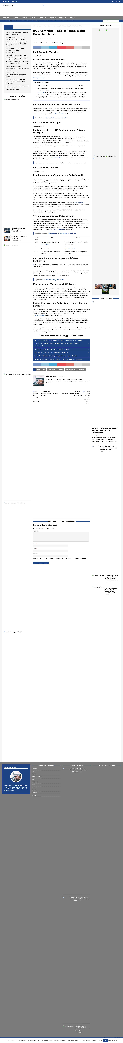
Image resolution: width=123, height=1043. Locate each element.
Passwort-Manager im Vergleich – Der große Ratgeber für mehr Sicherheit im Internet (16, 44)
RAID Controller (71, 369)
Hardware (62, 18)
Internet (24, 18)
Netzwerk (42, 18)
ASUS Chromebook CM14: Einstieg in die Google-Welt (61, 233)
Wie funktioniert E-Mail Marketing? (19, 229)
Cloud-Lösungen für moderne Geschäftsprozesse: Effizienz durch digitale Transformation (17, 68)
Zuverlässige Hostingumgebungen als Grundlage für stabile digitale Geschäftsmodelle (16, 50)
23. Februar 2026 (109, 594)
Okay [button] (105, 1040)
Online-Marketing (36, 776)
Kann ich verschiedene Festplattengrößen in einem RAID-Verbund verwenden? (56, 345)
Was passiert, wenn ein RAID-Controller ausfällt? (51, 353)
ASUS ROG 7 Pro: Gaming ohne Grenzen (53, 280)
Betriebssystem (78, 202)
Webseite (35, 553)
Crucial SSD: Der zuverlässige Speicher (56, 118)
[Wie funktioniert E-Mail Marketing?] (7, 230)
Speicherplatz (45, 244)
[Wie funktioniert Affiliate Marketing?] (7, 238)
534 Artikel (62, 376)
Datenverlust (59, 114)
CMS (33, 18)
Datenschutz (15, 1)
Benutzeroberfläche (39, 315)
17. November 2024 (40, 39)
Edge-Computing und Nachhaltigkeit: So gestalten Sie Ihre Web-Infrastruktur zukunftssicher (16, 81)
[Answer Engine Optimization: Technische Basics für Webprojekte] (102, 92)
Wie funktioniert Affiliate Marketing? (19, 237)
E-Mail (34, 548)
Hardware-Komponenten (58, 229)
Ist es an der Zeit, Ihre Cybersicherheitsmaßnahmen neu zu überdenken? (16, 74)
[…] (116, 441)
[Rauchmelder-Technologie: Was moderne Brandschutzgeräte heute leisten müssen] (98, 286)
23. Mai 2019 (15, 231)
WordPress (35, 782)
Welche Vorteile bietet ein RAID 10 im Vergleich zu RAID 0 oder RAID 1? (58, 340)
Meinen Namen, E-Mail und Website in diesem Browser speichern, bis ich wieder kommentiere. (60, 558)
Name (34, 544)
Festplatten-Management (55, 369)
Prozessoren (60, 146)
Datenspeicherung (38, 78)
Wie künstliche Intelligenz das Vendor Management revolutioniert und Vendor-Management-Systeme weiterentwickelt (17, 57)
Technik (72, 18)
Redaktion (49, 39)
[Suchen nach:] (111, 21)
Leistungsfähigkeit (56, 157)
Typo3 (33, 784)
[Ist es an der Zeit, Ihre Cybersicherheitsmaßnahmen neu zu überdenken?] (112, 286)
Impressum (6, 1)
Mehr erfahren (112, 1040)
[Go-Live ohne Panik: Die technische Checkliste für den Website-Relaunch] (109, 92)
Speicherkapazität (70, 249)
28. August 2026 (97, 435)
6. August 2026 (104, 451)
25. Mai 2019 (15, 240)
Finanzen (6, 18)
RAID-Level (81, 369)
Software (52, 18)
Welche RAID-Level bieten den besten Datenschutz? (52, 349)
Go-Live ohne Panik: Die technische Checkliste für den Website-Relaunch (109, 448)
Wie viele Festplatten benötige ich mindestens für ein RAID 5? (55, 356)
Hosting (15, 18)
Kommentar (36, 531)
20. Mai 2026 (109, 581)
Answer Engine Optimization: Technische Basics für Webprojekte (104, 430)
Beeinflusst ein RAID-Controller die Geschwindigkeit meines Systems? (58, 359)
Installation (40, 92)
